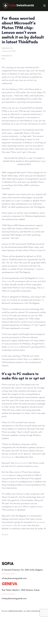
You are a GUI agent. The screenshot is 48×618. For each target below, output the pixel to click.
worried (5, 475)
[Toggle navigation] (39, 5)
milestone (13, 347)
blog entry (10, 457)
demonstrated (21, 463)
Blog (3, 58)
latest (41, 278)
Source (5, 534)
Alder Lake (6, 281)
